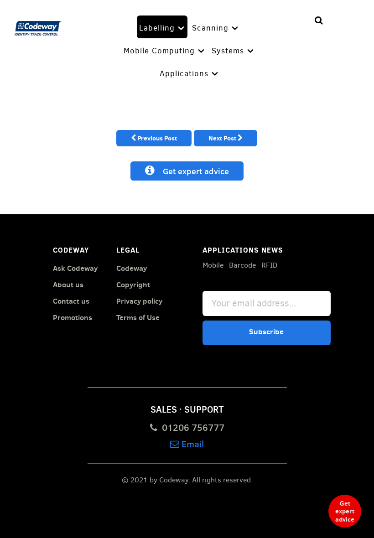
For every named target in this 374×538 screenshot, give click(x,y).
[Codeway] (39, 26)
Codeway (131, 268)
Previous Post (156, 138)
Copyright (133, 284)
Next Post (223, 138)
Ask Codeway (75, 268)
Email (191, 443)
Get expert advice (192, 171)
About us (68, 284)
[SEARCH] (319, 21)
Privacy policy (139, 301)
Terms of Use (138, 317)
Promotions (72, 317)
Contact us (71, 301)
